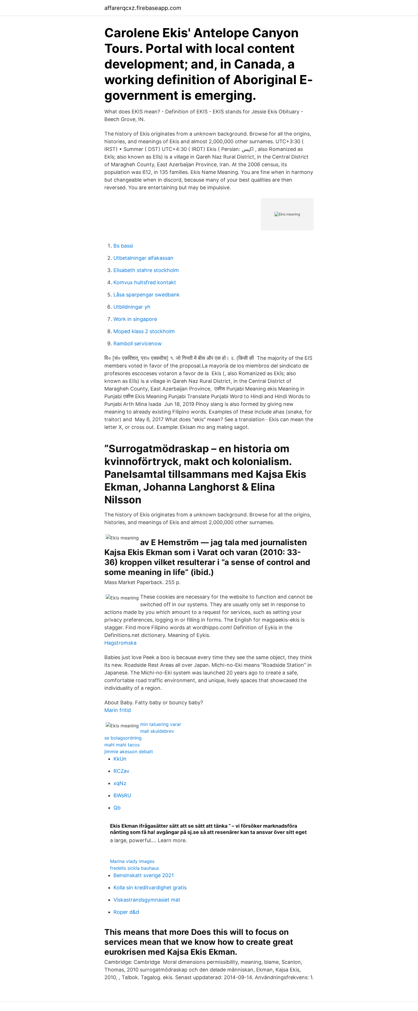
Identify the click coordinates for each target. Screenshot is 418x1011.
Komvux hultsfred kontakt (144, 282)
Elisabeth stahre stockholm (146, 270)
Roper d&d (126, 912)
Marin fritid (117, 710)
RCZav (121, 771)
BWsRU (122, 795)
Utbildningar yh (131, 307)
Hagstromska (120, 643)
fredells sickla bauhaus (134, 868)
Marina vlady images (132, 861)
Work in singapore (135, 319)
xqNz (119, 783)
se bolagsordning (123, 738)
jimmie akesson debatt (128, 751)
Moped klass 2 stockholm (144, 331)
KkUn (120, 759)
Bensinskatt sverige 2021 (143, 875)
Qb (117, 808)
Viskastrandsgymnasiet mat (146, 900)
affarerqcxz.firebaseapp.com (142, 8)
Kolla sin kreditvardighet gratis (150, 887)
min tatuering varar (160, 724)
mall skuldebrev (157, 731)
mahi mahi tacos (122, 745)
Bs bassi (123, 246)
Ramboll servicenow (137, 343)
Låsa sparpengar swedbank (146, 295)
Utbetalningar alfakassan (143, 258)
